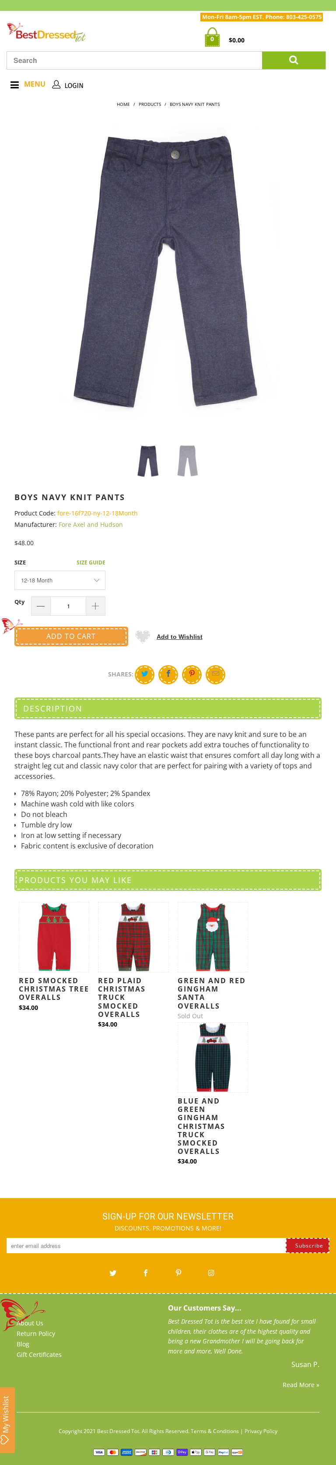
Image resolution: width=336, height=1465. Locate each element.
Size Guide (91, 562)
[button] (169, 636)
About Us (30, 1323)
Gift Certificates (39, 1354)
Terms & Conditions (215, 1431)
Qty (19, 602)
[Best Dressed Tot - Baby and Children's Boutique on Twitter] (112, 1276)
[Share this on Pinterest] (192, 674)
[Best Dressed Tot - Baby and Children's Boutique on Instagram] (211, 1276)
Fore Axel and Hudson (91, 524)
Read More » (301, 1385)
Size (20, 562)
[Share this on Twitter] (144, 674)
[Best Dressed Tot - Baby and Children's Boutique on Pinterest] (178, 1276)
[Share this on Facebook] (168, 674)
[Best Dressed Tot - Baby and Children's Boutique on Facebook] (145, 1276)
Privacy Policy (261, 1431)
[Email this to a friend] (215, 674)
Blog (23, 1344)
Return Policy (36, 1333)
